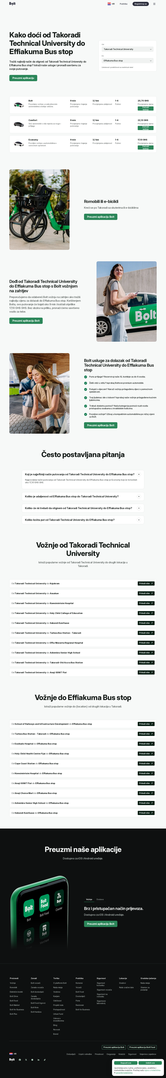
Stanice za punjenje (145, 988)
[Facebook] (20, 1060)
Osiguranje (111, 1054)
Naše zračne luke (126, 987)
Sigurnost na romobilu (102, 995)
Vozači (79, 987)
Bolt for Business (17, 1009)
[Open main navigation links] (154, 4)
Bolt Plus (13, 1014)
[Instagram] (32, 1060)
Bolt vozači (35, 983)
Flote (78, 1001)
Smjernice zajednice (148, 1054)
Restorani (80, 1005)
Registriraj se (141, 4)
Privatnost (99, 1054)
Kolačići (122, 1054)
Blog (55, 1025)
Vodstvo (56, 992)
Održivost (57, 1001)
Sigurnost (132, 1054)
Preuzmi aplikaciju (23, 78)
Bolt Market (15, 1005)
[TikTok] (45, 1060)
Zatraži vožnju (145, 108)
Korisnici (79, 983)
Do (103, 56)
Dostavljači (80, 996)
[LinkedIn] (38, 1060)
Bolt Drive (14, 996)
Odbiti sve (150, 1063)
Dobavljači (71, 1054)
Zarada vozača (37, 987)
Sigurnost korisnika (101, 984)
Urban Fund (58, 1014)
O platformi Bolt (60, 983)
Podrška (123, 4)
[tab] (89, 899)
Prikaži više (144, 583)
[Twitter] (26, 1060)
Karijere (56, 996)
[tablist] (95, 899)
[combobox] (128, 49)
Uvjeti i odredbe (85, 1054)
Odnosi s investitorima (58, 1019)
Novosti (56, 1029)
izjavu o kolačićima (152, 1070)
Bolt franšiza (36, 1012)
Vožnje (13, 983)
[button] (139, 474)
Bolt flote (35, 1007)
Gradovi (122, 983)
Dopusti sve (126, 1063)
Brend (55, 1034)
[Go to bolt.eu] (12, 4)
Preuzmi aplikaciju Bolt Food (142, 1047)
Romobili (13, 987)
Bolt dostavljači (37, 992)
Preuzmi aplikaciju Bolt (100, 216)
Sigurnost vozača (104, 990)
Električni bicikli (16, 992)
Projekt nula (58, 1005)
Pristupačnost (59, 1009)
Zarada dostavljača (35, 997)
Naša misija (58, 987)
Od (103, 44)
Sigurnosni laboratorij (101, 1002)
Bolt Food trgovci (38, 1003)
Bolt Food (14, 1001)
